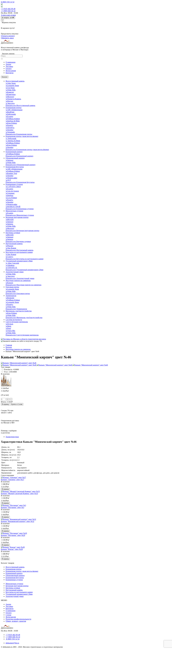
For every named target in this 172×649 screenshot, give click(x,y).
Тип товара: (5, 367)
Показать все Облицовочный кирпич (20, 165)
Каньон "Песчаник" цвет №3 (12, 507)
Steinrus (9, 224)
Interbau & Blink (13, 121)
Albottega (10, 265)
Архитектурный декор (15, 272)
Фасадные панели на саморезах (18, 280)
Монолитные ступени (14, 211)
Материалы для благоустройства (19, 311)
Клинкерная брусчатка (15, 167)
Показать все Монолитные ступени (20, 215)
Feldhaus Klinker (13, 119)
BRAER (10, 220)
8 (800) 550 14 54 (7, 2)
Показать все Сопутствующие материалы (22, 335)
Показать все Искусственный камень (20, 105)
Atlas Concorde (12, 263)
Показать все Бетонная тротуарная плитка (22, 231)
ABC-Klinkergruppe (14, 110)
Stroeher (9, 130)
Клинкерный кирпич (14, 152)
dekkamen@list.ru (12, 643)
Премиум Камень (13, 99)
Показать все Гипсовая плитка (18, 293)
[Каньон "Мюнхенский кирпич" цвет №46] (18, 363)
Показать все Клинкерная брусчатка (20, 182)
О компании (10, 611)
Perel (8, 328)
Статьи (8, 615)
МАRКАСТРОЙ (13, 207)
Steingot (9, 160)
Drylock (9, 324)
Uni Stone (10, 88)
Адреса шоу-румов (8, 15)
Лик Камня (11, 248)
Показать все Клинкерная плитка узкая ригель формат (27, 150)
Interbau (9, 195)
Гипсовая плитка (12, 287)
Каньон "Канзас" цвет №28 (12, 549)
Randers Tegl (11, 173)
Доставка (9, 606)
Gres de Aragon (12, 191)
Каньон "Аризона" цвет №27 (12, 480)
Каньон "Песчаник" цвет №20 (13, 535)
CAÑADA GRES (13, 187)
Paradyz (9, 125)
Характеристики (12, 437)
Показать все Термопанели (16, 309)
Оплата (8, 613)
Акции (8, 604)
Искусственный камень (15, 81)
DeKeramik (11, 114)
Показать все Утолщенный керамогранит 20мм (24, 270)
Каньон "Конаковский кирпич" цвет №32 (17, 521)
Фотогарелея (11, 617)
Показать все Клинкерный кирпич (19, 156)
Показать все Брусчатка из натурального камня (24, 259)
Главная (9, 345)
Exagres (9, 116)
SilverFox (10, 128)
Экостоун (10, 103)
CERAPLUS (11, 268)
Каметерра (11, 94)
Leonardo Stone (12, 86)
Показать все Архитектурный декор (20, 278)
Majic (8, 326)
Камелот (10, 92)
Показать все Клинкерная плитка (19, 134)
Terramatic (10, 132)
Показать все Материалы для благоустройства (24, 318)
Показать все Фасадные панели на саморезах (23, 285)
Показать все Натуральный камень (19, 250)
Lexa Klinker (11, 198)
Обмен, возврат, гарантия (16, 621)
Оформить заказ (7, 38)
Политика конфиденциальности (18, 619)
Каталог (4, 77)
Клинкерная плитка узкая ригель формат (22, 136)
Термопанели (11, 296)
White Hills (11, 90)
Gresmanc (10, 193)
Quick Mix (10, 331)
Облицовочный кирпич (15, 158)
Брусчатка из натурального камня (19, 252)
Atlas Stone (11, 83)
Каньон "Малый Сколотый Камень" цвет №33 (19, 493)
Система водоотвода (14, 320)
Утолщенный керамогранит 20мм (19, 261)
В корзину (5, 404)
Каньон (9, 283)
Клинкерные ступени (14, 184)
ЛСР (8, 180)
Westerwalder (11, 178)
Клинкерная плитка (13, 108)
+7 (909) (8, 11)
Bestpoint (10, 298)
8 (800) (12, 639)
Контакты (9, 608)
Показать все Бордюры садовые (18, 241)
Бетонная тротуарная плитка (17, 217)
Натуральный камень (14, 244)
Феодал (9, 101)
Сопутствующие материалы (17, 322)
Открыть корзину (8, 36)
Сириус (9, 257)
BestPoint (10, 112)
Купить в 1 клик (16, 404)
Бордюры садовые (13, 233)
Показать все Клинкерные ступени (20, 209)
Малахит (10, 97)
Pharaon (9, 246)
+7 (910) (8, 9)
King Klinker (11, 123)
